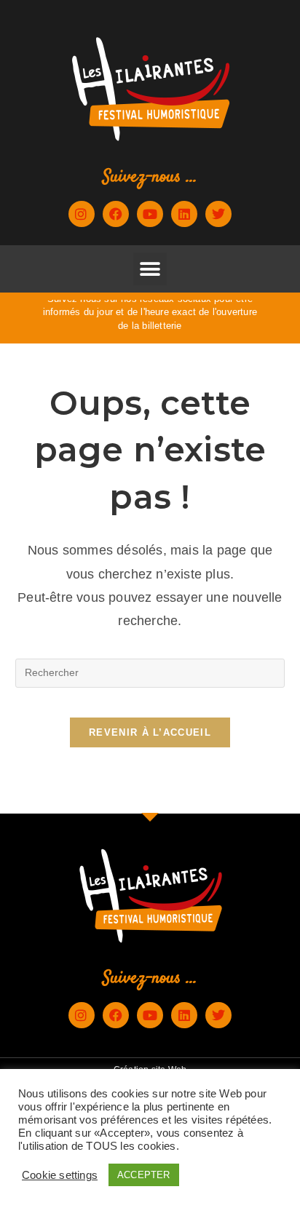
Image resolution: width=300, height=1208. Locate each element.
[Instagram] (81, 214)
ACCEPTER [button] (143, 1174)
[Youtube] (150, 214)
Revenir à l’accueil (150, 732)
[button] (149, 269)
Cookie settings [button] (60, 1175)
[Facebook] (116, 214)
